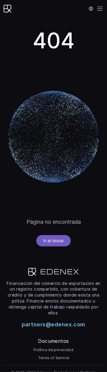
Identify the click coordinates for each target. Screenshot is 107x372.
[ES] (91, 8)
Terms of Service (53, 358)
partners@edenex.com (53, 324)
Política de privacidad (53, 350)
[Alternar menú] (99, 8)
